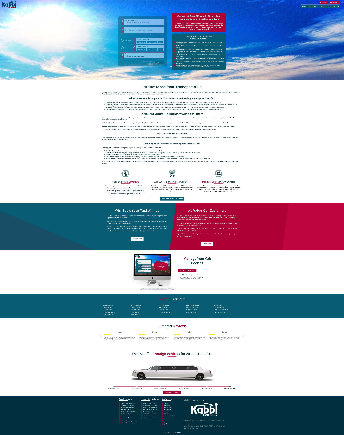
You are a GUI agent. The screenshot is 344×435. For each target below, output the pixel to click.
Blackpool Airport (164, 305)
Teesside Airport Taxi (148, 419)
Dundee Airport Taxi (127, 419)
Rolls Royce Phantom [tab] (160, 388)
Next (243, 336)
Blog (165, 423)
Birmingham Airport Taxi (128, 407)
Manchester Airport (164, 312)
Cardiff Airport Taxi (126, 415)
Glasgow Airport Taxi (148, 403)
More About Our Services (171, 199)
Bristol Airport (218, 305)
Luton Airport (135, 312)
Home (304, 6)
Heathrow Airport (164, 309)
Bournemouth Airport (192, 305)
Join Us (166, 411)
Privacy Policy (168, 417)
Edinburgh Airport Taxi (127, 423)
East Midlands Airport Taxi (129, 421)
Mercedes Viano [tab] (207, 388)
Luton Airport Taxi (147, 411)
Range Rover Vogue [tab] (114, 388)
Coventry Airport (136, 307)
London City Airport (109, 312)
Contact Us (335, 6)
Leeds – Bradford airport (149, 407)
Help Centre (324, 6)
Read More (136, 239)
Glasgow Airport (135, 309)
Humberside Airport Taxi (149, 405)
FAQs (165, 421)
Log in (324, 2)
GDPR (166, 413)
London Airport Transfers (149, 409)
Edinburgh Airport (219, 307)
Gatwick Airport (107, 309)
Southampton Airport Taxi (150, 415)
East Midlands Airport (192, 307)
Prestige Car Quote (172, 392)
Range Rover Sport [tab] (137, 388)
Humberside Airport (192, 309)
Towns (166, 425)
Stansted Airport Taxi (148, 417)
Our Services (313, 6)
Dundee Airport (163, 307)
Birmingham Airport (136, 305)
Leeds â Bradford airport (221, 309)
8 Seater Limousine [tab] (230, 388)
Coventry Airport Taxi (127, 417)
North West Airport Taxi (128, 403)
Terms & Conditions (170, 415)
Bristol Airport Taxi (126, 413)
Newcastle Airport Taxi (149, 413)
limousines (200, 188)
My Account (167, 405)
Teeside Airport (135, 314)
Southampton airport (220, 312)
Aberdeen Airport (108, 305)
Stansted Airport (108, 314)
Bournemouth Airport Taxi (129, 411)
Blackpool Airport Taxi (127, 409)
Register (335, 2)
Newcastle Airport (191, 312)
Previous (101, 336)
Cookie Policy (168, 419)
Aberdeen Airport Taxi (127, 405)
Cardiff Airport (107, 307)
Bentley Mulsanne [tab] (183, 388)
